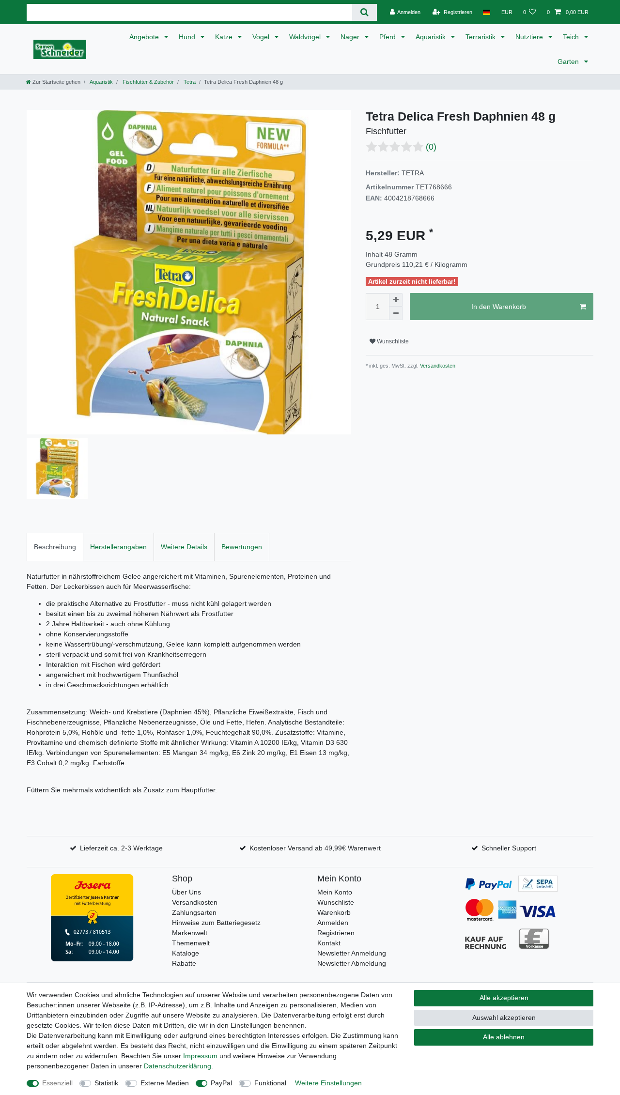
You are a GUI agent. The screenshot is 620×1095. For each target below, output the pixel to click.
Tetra (189, 82)
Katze (224, 37)
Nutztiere (530, 37)
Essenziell (57, 1083)
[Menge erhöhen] (396, 300)
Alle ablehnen (504, 1037)
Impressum (200, 1056)
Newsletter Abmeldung (351, 963)
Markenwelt (189, 933)
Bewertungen (241, 547)
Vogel (261, 37)
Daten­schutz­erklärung (177, 1066)
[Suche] (364, 12)
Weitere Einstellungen (328, 1083)
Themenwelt (191, 943)
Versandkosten (436, 366)
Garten (569, 61)
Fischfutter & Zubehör (147, 82)
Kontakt (329, 943)
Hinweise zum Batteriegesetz (216, 922)
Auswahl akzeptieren (504, 1017)
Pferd (388, 37)
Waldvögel (306, 37)
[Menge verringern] (396, 313)
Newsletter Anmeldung (351, 953)
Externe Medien (164, 1083)
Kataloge (185, 953)
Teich (572, 37)
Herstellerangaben (118, 547)
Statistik (106, 1083)
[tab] (55, 547)
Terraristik (481, 37)
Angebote (145, 37)
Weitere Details (184, 547)
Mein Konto (334, 892)
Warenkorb (334, 912)
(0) (431, 147)
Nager (351, 37)
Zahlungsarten (194, 912)
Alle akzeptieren (504, 998)
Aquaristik (432, 37)
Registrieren (336, 933)
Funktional (270, 1083)
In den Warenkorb (498, 306)
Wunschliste (392, 341)
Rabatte (184, 963)
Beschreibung (55, 547)
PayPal (221, 1083)
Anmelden (332, 922)
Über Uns (186, 892)
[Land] (487, 12)
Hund (188, 37)
